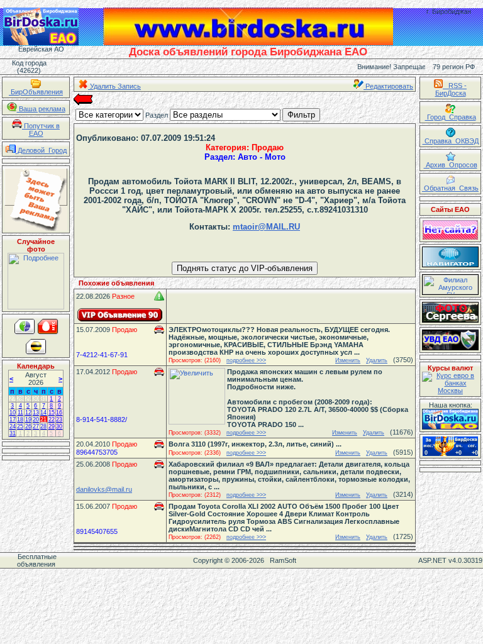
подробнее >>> (246, 360)
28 (20, 399)
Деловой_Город (41, 150)
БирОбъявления (36, 92)
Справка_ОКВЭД (451, 141)
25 (20, 426)
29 (28, 399)
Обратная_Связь (450, 188)
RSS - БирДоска (451, 89)
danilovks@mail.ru (104, 489)
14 (43, 412)
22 (51, 419)
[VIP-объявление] (120, 314)
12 (28, 412)
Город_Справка (450, 117)
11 (20, 412)
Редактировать (388, 86)
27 (12, 399)
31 (43, 399)
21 (43, 419)
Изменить (347, 360)
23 (59, 419)
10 (12, 412)
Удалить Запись (114, 86)
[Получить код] (450, 419)
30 (36, 399)
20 (36, 419)
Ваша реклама (41, 109)
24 (12, 426)
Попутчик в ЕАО (41, 129)
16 (59, 412)
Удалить (376, 360)
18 (20, 419)
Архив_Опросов (450, 165)
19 (28, 419)
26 (28, 426)
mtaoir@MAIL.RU (266, 226)
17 (12, 419)
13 (36, 412)
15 (51, 412)
